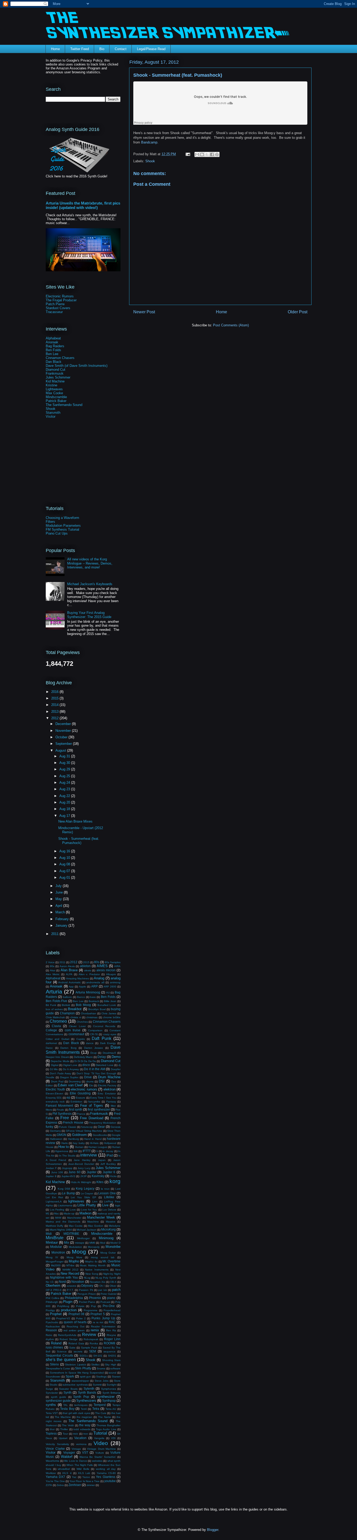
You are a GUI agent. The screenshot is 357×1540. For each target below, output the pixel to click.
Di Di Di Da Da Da (85, 1061)
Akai (52, 970)
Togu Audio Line (106, 1429)
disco (86, 1064)
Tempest (100, 1404)
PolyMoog (63, 1306)
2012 (55, 718)
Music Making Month (93, 1265)
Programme (90, 1310)
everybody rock (55, 1101)
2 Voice (50, 962)
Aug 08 (65, 864)
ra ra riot (98, 1322)
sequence (109, 1351)
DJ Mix (54, 1069)
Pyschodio (52, 1322)
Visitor (50, 416)
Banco (81, 997)
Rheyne (111, 1335)
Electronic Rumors (60, 296)
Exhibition (76, 1101)
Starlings (101, 1376)
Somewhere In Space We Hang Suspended (77, 1372)
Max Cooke (54, 393)
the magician (85, 1417)
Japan (102, 1160)
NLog (87, 1277)
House (50, 1147)
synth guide (58, 1396)
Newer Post (144, 312)
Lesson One (107, 1193)
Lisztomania (65, 1205)
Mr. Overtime (111, 1261)
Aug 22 (65, 796)
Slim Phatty (83, 1368)
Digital (54, 1065)
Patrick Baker (56, 401)
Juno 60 (74, 1172)
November (63, 731)
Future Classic (67, 1126)
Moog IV (52, 1257)
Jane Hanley (82, 1160)
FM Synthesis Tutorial (62, 529)
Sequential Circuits (59, 1355)
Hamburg (73, 1138)
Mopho (74, 1261)
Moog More (74, 1257)
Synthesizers (86, 1401)
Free (64, 1118)
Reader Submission (103, 1326)
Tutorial (100, 1433)
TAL (65, 1405)
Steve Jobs (102, 1380)
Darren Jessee (93, 1047)
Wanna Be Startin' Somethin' (97, 1456)
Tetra (95, 1408)
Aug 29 (65, 769)
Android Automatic (69, 982)
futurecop (87, 1126)
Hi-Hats (94, 1143)
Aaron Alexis (67, 966)
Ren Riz (111, 1330)
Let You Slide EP (83, 1197)
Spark (70, 1376)
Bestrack (94, 1001)
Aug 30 (65, 763)
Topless (51, 1433)
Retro (49, 1335)
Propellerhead (111, 1310)
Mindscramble (56, 397)
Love (73, 1209)
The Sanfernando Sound (64, 405)
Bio (101, 49)
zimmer (91, 1485)
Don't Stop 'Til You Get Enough (96, 1073)
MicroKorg (108, 1229)
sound (112, 1372)
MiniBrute (55, 1238)
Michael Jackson (86, 1229)
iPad (109, 1155)
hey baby (78, 1143)
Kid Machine (55, 381)
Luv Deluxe (109, 1209)
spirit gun (85, 1376)
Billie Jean (110, 1001)
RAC (112, 1322)
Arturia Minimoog (88, 992)
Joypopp (67, 1168)
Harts (64, 1143)
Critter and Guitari (57, 1039)
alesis (87, 970)
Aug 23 (65, 789)
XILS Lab (84, 1473)
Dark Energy (108, 1043)
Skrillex (95, 1364)
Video (101, 1443)
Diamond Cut (55, 369)
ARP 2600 (109, 986)
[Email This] (197, 154)
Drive (88, 1077)
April (59, 906)
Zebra (60, 1485)
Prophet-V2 (63, 1318)
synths (51, 1405)
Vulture (99, 1452)
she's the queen (61, 1359)
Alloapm (111, 974)
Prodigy (50, 1310)
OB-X (113, 1281)
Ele (91, 1085)
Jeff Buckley (108, 1164)
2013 (55, 712)
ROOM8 (109, 1343)
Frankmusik (55, 373)
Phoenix (95, 1297)
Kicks (113, 1176)
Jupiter (91, 1172)
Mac (56, 1213)
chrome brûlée (111, 1017)
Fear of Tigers (91, 1105)
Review (89, 1334)
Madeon (85, 1213)
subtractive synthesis (75, 1384)
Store (117, 1380)
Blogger (212, 1530)
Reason (51, 1330)
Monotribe (113, 1247)
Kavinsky (98, 1176)
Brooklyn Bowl (97, 1009)
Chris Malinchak (55, 1017)
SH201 (112, 1355)
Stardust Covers (58, 308)
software (115, 1368)
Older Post (297, 312)
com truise (72, 1030)
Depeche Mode (60, 1061)
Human (79, 1147)
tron (85, 1433)
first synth (75, 1109)
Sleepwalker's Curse (58, 1368)
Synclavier (52, 1392)
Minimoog (106, 1238)
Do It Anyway (71, 1069)
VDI (113, 1438)
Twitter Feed (79, 49)
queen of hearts (75, 1322)
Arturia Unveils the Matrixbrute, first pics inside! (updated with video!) (83, 205)
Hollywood (110, 1143)
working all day (106, 1468)
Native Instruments (96, 1269)
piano (111, 1297)
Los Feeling (57, 1209)
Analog (99, 978)
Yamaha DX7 (55, 1476)
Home (55, 49)
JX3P (83, 1176)
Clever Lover (77, 1026)
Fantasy (111, 1101)
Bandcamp (149, 142)
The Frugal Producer (61, 300)
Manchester (74, 1217)
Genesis (115, 1126)
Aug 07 (65, 871)
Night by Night (111, 1273)
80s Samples (112, 962)
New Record (70, 1273)
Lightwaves (54, 389)
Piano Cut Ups (57, 533)
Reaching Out (75, 1326)
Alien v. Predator (89, 974)
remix (95, 1330)
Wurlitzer (51, 1473)
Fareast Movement (59, 1105)
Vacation (80, 1438)
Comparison (95, 1030)
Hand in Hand (92, 1138)
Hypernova (61, 1151)
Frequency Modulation (103, 1122)
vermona (81, 1444)
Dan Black (53, 362)
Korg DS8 (64, 1188)
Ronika (94, 1343)
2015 (55, 698)
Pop (93, 1306)
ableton (85, 966)
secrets (78, 1351)
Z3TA (49, 1485)
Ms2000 (56, 1265)
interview (88, 1155)
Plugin (67, 1302)
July (59, 886)
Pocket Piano (87, 1302)
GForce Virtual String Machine (84, 1130)
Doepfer (115, 1069)
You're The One (55, 1481)
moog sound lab (102, 1257)
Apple (82, 986)
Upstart (63, 1438)
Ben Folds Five (56, 1001)
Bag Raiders (55, 346)
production (69, 1310)
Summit (97, 1384)
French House (73, 1122)
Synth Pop (81, 1396)
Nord (62, 1281)
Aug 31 (65, 756)
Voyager (69, 1452)
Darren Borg (68, 1047)
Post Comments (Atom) (231, 325)
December (63, 724)
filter (113, 1105)
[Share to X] (207, 154)
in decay (108, 1151)
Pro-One (109, 1306)
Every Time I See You (103, 1097)
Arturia (54, 991)
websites (97, 1460)
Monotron (58, 1252)
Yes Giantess (105, 1476)
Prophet (56, 1314)
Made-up (69, 1213)
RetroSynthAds (67, 1335)
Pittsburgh (52, 1302)
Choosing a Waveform (62, 518)
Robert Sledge (69, 1339)
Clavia (56, 1026)
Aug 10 (65, 858)
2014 (55, 705)
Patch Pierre (55, 304)
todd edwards (81, 1429)
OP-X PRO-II (53, 1290)
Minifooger (83, 1238)
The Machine (63, 1417)
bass (93, 997)
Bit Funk (51, 1005)
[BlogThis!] (202, 154)
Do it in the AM (94, 1069)
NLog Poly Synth (105, 1277)
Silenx (54, 1364)
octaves (71, 1285)
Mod (102, 1242)
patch (116, 1290)
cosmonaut (76, 1034)
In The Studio (67, 1155)
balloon (67, 997)
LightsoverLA (54, 1201)
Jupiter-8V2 (68, 1176)
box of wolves (54, 1009)
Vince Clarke (55, 1448)
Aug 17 (65, 816)
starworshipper (80, 1380)
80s (96, 962)
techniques (81, 1405)
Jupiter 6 (109, 1172)
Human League (97, 1147)
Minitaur (52, 1242)
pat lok (102, 1290)
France (81, 1113)
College (51, 1030)
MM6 (92, 1242)
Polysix (80, 1306)
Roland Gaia (76, 1343)
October (61, 737)
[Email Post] (187, 154)
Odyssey (87, 1285)
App (71, 986)
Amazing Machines (77, 978)
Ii (97, 1151)
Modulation (75, 1246)
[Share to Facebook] (212, 154)
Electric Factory (107, 1085)
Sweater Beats (68, 1388)
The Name (104, 1417)
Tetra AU (111, 1408)
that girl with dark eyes (76, 1413)
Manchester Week (101, 1217)
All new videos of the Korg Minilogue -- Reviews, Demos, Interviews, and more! (89, 563)
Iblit (75, 1151)
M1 (47, 1213)
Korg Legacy (85, 1188)
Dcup (93, 1052)
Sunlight (112, 1384)
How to (63, 1147)
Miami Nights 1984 (61, 1229)
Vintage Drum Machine (101, 1448)
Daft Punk (101, 1038)
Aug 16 (65, 851)
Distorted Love (104, 1065)
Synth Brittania (111, 1392)
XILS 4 (66, 1473)
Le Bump (68, 1193)
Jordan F (51, 1168)
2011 (55, 934)
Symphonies (108, 1388)
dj (119, 1065)
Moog (79, 1252)
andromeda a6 (95, 982)
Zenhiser (74, 1485)
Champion (67, 1013)
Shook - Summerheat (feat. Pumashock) (78, 841)
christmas (91, 1017)
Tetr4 (84, 1408)
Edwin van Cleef (70, 1085)
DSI (102, 1081)
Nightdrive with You (64, 1277)
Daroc (49, 1047)
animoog (115, 982)
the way (84, 1425)
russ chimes (54, 1347)
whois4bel (64, 1468)
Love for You (89, 1209)
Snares (101, 1368)
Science (62, 1351)
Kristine (51, 385)
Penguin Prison (86, 1293)
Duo (113, 1081)
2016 (55, 692)
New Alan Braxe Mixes (75, 821)
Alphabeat (53, 338)
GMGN (61, 1134)
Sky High (110, 1364)
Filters (50, 522)
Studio (53, 1384)
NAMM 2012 (70, 1269)
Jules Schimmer (58, 377)
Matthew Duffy (54, 1225)
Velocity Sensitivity (57, 1444)
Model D (115, 1242)
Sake (72, 1347)
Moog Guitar (108, 1252)
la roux (105, 1188)
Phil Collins (52, 1298)
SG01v (83, 1355)
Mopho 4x (91, 1261)
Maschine (93, 1221)
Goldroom (79, 1135)
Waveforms (52, 1460)
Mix (66, 1242)
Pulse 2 (81, 1318)
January (61, 925)
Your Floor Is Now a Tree (84, 1481)
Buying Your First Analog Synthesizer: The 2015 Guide (89, 615)
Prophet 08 (76, 1314)
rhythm (50, 1339)
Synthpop (109, 1400)
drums (90, 1081)
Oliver (113, 1285)
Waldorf (66, 1457)
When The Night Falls (79, 1465)
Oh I (102, 1285)
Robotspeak (91, 1339)
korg (115, 1181)
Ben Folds (53, 350)
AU (108, 992)
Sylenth (89, 1388)
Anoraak (52, 342)
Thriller (64, 1429)
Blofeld (66, 1005)
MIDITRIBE (71, 1233)
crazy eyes (109, 1034)
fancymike (94, 1101)
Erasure (80, 1097)
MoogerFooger (55, 1261)
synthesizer (105, 1397)
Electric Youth (55, 1089)
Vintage (76, 1448)
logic (117, 1205)
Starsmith (53, 413)
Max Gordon (95, 1225)
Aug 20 (65, 802)
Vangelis (99, 1438)
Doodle (50, 1077)
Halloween (56, 1138)
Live (105, 1205)
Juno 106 (57, 1172)
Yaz (74, 1477)
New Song (91, 1273)
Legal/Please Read (151, 49)
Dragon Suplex (69, 1077)
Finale (60, 1109)
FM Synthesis (62, 1113)
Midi (49, 1233)
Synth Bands (87, 1392)
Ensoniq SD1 (54, 1097)
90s (52, 966)
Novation (77, 1281)
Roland (56, 1343)
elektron (109, 1089)
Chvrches (82, 1021)
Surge (49, 1388)
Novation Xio (97, 1281)
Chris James (108, 1013)
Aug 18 (65, 809)
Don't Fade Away (60, 1073)
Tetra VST (52, 1413)
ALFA (69, 974)
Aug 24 (65, 782)
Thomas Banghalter (108, 1425)
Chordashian (88, 1013)
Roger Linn (112, 1339)
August (61, 750)
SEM (92, 1351)
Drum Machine (109, 1077)
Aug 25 (65, 776)
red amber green (74, 1330)
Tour (65, 1433)
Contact (120, 49)
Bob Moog (83, 1004)
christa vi (75, 1017)
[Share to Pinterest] (217, 154)
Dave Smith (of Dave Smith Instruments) (76, 366)
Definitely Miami (83, 1057)
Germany (55, 1130)
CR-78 (94, 1034)
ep (68, 1097)
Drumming (75, 1081)
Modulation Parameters (63, 526)
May (59, 899)
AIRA (117, 966)
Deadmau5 (109, 1052)
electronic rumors (84, 1089)
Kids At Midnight (81, 1182)
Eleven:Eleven (54, 1093)
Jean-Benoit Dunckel (81, 1164)
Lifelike (109, 1197)
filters (49, 1109)
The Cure (100, 1413)
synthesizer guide (58, 1400)
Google (116, 1135)
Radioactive (53, 1326)
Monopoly (94, 1246)
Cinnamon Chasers (60, 358)
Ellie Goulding (80, 1093)
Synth (68, 1392)
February (62, 919)
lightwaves (76, 1201)
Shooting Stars (111, 1360)
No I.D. (50, 1281)
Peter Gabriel (109, 1293)
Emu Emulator (107, 1093)
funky (49, 1126)
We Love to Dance (75, 1460)
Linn (94, 1201)
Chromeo (58, 1021)
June (59, 892)
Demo (116, 1057)
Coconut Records (104, 1026)
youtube (110, 1481)
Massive (111, 1221)
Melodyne (114, 1225)
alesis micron (106, 970)
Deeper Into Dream (57, 1057)
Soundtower (53, 1376)
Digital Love (70, 1065)
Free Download (91, 1118)
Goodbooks (100, 1135)
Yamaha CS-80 (106, 1473)
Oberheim (53, 1285)
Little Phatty (86, 1205)
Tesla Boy (67, 1408)
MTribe (70, 1265)
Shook (150, 161)
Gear (101, 1126)
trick (75, 1433)
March (60, 912)
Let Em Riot (54, 1197)
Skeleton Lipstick (75, 1364)
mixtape (79, 1242)
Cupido (80, 1039)
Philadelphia (74, 1297)
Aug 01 (65, 877)
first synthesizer (99, 1109)
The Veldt (68, 1425)
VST (85, 1452)
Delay (101, 1056)
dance (90, 1043)
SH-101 (97, 1355)
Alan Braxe (69, 970)
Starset (116, 1376)
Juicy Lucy (84, 1168)
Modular (56, 1246)
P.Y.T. (70, 1290)
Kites (99, 1182)
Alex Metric (53, 974)
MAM (58, 1217)
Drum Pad (57, 1081)
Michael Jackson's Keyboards (89, 584)
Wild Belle (83, 1468)
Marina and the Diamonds (63, 1221)
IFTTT (87, 1151)
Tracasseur (54, 312)
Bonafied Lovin (106, 1005)
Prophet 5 (97, 1314)
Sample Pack (89, 1347)
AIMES (102, 966)
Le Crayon (87, 1193)
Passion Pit (86, 1290)
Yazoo (86, 1477)
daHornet (51, 1043)
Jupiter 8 (51, 1176)
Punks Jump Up (103, 1318)
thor (52, 1429)
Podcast (105, 1302)
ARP (94, 986)
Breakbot (75, 1009)
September (64, 744)
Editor (49, 1085)
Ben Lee (52, 354)
